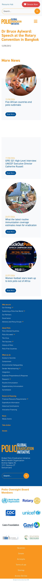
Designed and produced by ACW (21, 579)
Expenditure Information (10, 402)
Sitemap (21, 570)
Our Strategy (6, 307)
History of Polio (7, 345)
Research (5, 379)
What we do (6, 355)
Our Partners (6, 315)
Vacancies (21, 548)
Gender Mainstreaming (10, 368)
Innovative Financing (9, 410)
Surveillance (6, 390)
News (4, 416)
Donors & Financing (9, 396)
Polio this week (7, 334)
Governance (6, 318)
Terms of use (21, 564)
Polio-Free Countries (9, 349)
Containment (6, 361)
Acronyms (21, 559)
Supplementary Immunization (12, 386)
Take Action (6, 425)
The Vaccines (6, 341)
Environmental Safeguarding (12, 365)
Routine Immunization (10, 383)
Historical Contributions (10, 406)
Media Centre (7, 419)
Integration (6, 372)
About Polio (6, 328)
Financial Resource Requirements (14, 399)
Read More (10, 114)
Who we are (6, 304)
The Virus (5, 338)
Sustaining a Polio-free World (12, 311)
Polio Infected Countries (10, 331)
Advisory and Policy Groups (11, 322)
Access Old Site (21, 576)
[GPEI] (18, 448)
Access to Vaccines (9, 358)
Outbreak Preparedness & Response (15, 375)
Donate (4, 431)
